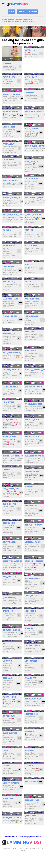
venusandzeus (32, 578)
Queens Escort (34, 836)
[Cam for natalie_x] (34, 47)
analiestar (30, 678)
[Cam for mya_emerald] (12, 416)
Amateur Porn (11, 836)
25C (40, 183)
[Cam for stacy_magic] (34, 433)
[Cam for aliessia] (12, 227)
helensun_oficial (34, 561)
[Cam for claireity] (34, 89)
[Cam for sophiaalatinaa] (34, 695)
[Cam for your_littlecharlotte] (12, 813)
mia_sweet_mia (11, 488)
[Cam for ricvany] (34, 625)
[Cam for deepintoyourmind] (12, 557)
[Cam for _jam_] (12, 747)
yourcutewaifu (11, 111)
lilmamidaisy (31, 714)
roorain (29, 486)
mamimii (29, 765)
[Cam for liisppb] (12, 466)
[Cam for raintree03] (34, 347)
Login (11, 11)
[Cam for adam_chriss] (34, 125)
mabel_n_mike (10, 387)
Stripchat (6, 21)
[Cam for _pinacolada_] (34, 312)
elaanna (7, 63)
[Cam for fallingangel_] (12, 262)
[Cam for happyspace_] (34, 502)
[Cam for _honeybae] (12, 399)
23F (21, 115)
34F (19, 81)
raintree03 (30, 350)
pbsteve (29, 230)
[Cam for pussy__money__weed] (34, 366)
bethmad (7, 678)
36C (40, 632)
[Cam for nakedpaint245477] (34, 108)
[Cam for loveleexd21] (12, 124)
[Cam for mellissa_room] (34, 538)
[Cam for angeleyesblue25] (34, 400)
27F (41, 53)
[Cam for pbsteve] (34, 227)
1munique (29, 731)
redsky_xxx (9, 523)
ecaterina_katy (33, 387)
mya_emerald (10, 419)
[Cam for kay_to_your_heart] (12, 211)
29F (20, 303)
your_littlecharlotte (15, 817)
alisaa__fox (9, 697)
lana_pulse (31, 595)
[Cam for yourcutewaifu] (12, 108)
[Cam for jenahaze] (34, 747)
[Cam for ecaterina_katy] (34, 383)
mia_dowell (31, 661)
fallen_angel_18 (11, 197)
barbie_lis (8, 611)
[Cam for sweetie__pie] (12, 329)
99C (40, 511)
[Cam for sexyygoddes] (12, 538)
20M (41, 166)
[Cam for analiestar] (34, 675)
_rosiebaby (30, 815)
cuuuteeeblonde (11, 630)
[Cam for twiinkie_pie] (12, 501)
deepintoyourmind (12, 561)
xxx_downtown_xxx (14, 352)
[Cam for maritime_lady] (12, 295)
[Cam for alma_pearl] (12, 74)
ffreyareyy (9, 144)
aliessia (7, 230)
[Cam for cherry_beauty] (12, 366)
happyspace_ (31, 506)
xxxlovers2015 (32, 299)
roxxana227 (31, 245)
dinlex (6, 765)
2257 (23, 850)
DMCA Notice (37, 848)
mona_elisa (31, 77)
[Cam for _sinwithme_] (12, 593)
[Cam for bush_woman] (12, 729)
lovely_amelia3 (11, 783)
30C (42, 583)
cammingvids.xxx (24, 848)
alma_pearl (9, 77)
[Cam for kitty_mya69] (12, 433)
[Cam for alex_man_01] (34, 157)
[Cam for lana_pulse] (34, 592)
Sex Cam (23, 836)
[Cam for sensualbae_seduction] (34, 194)
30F (41, 355)
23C (42, 320)
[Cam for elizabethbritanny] (34, 452)
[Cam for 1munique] (34, 728)
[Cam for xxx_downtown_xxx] (12, 348)
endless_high (32, 419)
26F (41, 268)
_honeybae (8, 402)
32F (20, 183)
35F (20, 270)
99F (41, 81)
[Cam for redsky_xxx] (12, 520)
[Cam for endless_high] (34, 416)
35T (43, 649)
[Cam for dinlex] (12, 763)
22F (22, 98)
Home (4, 19)
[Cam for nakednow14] (34, 778)
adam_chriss (31, 129)
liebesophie (30, 611)
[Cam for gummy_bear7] (34, 467)
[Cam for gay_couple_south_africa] (34, 142)
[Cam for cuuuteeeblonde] (12, 626)
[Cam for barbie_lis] (12, 608)
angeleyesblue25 (33, 404)
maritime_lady (10, 299)
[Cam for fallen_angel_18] (12, 194)
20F (41, 475)
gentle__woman (33, 525)
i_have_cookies (33, 215)
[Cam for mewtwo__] (12, 658)
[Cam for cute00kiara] (34, 175)
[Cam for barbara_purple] (34, 796)
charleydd (8, 159)
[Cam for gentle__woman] (34, 521)
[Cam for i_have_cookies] (34, 211)
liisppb (6, 469)
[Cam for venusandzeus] (34, 574)
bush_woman (10, 733)
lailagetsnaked (33, 645)
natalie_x (30, 50)
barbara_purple (33, 800)
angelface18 (9, 245)
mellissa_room (33, 542)
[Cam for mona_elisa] (34, 74)
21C (20, 391)
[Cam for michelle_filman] (12, 90)
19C (41, 133)
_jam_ (6, 750)
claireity (29, 92)
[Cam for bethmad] (12, 675)
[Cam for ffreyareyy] (12, 141)
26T (43, 702)
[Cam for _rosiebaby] (34, 812)
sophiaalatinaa (33, 699)
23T (18, 509)
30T (40, 682)
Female (11, 19)
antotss (7, 643)
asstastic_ (9, 281)
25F (22, 201)
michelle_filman (11, 94)
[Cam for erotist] (34, 278)
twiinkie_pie (9, 504)
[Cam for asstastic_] (12, 278)
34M (18, 132)
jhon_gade (9, 798)
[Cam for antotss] (12, 641)
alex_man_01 (31, 161)
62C (40, 782)
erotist (29, 281)
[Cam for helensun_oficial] (34, 557)
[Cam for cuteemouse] (12, 712)
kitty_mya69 (10, 437)
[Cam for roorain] (34, 484)
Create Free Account (27, 11)
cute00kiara (31, 178)
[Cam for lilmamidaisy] (34, 711)
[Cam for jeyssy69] (34, 328)
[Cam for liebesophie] (34, 608)
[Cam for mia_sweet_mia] (12, 485)
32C (19, 738)
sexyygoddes (10, 542)
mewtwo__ (9, 661)
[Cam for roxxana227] (34, 242)
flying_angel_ (10, 316)
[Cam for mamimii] (34, 763)
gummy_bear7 (32, 471)
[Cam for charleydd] (12, 156)
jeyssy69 (29, 331)
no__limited (9, 576)
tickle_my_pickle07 (13, 456)
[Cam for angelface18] (12, 242)
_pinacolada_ (32, 316)
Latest (38, 19)
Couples (18, 19)
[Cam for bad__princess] (12, 176)
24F (19, 251)
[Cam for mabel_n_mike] (12, 383)
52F (19, 442)
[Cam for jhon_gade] (12, 795)
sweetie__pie (10, 333)
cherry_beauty (11, 369)
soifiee (28, 264)
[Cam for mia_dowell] (34, 658)
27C (43, 546)
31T (19, 648)
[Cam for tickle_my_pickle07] (12, 452)
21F (41, 441)
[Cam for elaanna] (12, 53)
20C (21, 492)
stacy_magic (32, 437)
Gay (32, 19)
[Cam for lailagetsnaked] (34, 642)
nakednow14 (31, 781)
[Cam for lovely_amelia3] (12, 779)
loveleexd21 (9, 127)
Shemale (26, 19)
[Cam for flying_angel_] (12, 312)
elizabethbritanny (34, 456)
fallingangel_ (10, 266)
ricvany (29, 628)
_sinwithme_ (10, 597)
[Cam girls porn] (18, 4)
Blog (31, 21)
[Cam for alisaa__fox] (12, 694)
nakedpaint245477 (34, 111)
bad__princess (11, 180)
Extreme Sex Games (20, 21)
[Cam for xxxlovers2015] (34, 295)
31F (19, 702)
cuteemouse (9, 716)
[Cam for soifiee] (34, 261)
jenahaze (29, 750)
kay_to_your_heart (14, 215)
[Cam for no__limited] (12, 573)
